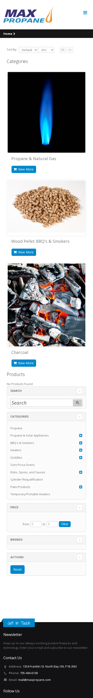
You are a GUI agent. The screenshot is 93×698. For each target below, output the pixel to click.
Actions (17, 557)
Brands (16, 539)
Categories (19, 416)
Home (7, 34)
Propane (16, 428)
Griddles (16, 457)
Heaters (15, 450)
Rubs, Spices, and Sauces (27, 472)
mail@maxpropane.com (34, 680)
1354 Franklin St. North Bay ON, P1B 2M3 (50, 666)
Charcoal (19, 352)
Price (14, 507)
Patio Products (20, 487)
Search (16, 391)
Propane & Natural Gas (33, 158)
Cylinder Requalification (26, 479)
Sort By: (12, 49)
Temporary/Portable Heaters (30, 494)
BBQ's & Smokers (22, 443)
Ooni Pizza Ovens (22, 465)
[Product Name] (46, 112)
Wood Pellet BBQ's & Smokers (40, 241)
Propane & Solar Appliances (29, 435)
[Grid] (70, 50)
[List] (63, 50)
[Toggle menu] (85, 12)
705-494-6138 (29, 673)
